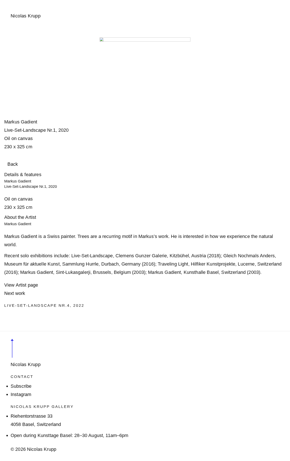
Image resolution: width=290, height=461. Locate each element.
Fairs (119, 2)
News (102, 2)
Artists (53, 2)
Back (12, 164)
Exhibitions (77, 2)
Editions (139, 2)
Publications (166, 2)
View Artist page (21, 285)
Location (194, 2)
